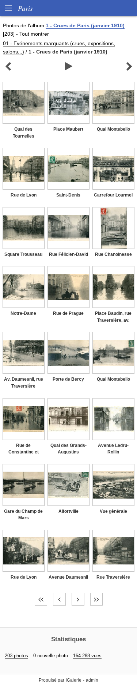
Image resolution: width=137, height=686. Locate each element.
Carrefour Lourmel (113, 195)
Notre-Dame (23, 313)
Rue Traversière (113, 577)
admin (92, 680)
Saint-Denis (68, 195)
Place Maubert (68, 129)
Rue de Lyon (24, 195)
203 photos (16, 655)
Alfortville (68, 511)
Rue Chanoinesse (113, 254)
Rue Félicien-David (68, 254)
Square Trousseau (23, 254)
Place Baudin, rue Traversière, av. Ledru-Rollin (113, 320)
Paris (25, 8)
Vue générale (113, 511)
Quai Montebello (113, 129)
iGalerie (73, 680)
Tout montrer (34, 34)
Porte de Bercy (68, 379)
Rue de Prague (68, 313)
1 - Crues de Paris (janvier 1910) (85, 25)
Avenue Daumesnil (68, 577)
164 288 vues (87, 655)
